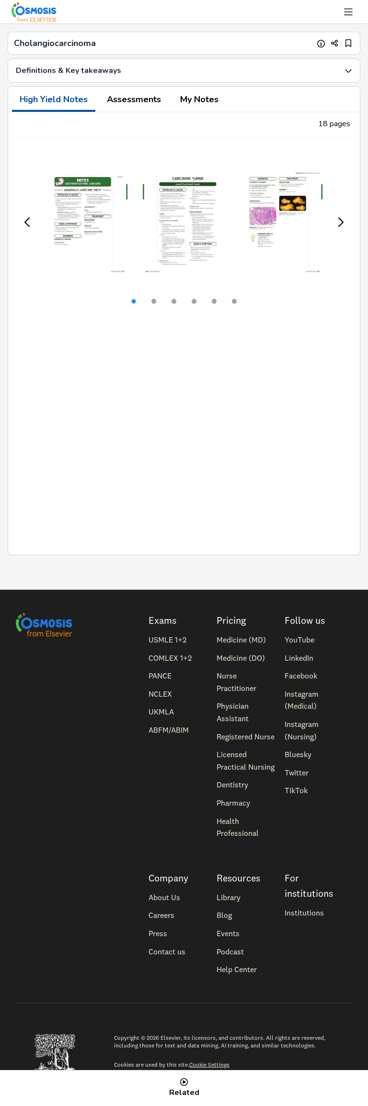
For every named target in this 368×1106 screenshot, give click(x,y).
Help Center (237, 969)
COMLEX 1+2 (170, 658)
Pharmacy (233, 803)
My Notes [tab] (199, 99)
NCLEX (160, 694)
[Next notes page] (340, 222)
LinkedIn (299, 658)
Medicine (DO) (241, 658)
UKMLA (161, 711)
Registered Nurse (246, 736)
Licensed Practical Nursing (246, 760)
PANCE (160, 675)
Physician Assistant (233, 712)
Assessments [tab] (134, 99)
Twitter (297, 772)
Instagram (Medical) (302, 700)
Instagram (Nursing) (302, 730)
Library (229, 897)
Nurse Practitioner (236, 682)
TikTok (296, 790)
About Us (164, 897)
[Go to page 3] (174, 301)
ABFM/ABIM (169, 730)
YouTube (299, 639)
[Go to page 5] (214, 301)
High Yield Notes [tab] (54, 99)
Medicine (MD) (241, 639)
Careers (161, 915)
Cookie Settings (209, 1064)
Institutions (304, 912)
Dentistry (232, 784)
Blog (224, 915)
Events (228, 933)
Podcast (230, 951)
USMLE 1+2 (167, 639)
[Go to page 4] (194, 301)
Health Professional (238, 827)
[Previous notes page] (28, 222)
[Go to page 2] (154, 301)
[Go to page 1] (133, 301)
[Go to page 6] (234, 301)
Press (158, 933)
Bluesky (298, 754)
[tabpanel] (184, 333)
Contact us (167, 951)
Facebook (301, 675)
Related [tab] (184, 1092)
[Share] (335, 43)
